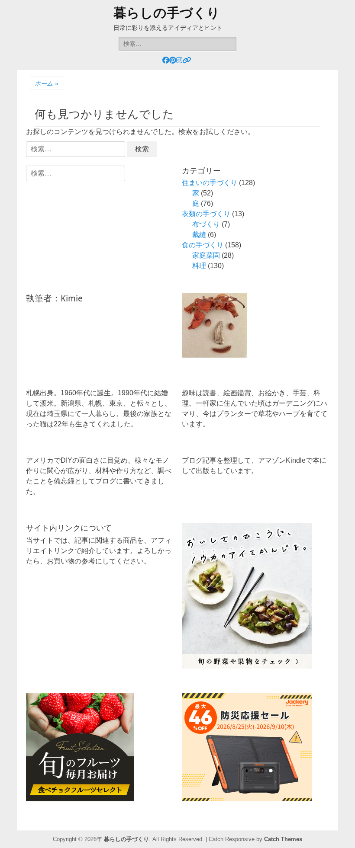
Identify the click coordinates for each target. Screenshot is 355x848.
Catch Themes (283, 839)
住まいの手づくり (209, 182)
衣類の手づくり (206, 214)
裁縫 (199, 234)
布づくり (206, 224)
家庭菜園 (206, 255)
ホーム (46, 83)
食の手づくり (202, 245)
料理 (199, 265)
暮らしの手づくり (166, 12)
